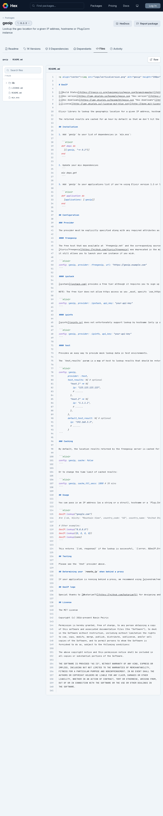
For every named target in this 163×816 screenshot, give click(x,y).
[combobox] (57, 6)
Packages (96, 5)
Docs (126, 5)
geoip (8, 23)
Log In (153, 5)
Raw (156, 59)
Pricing (112, 5)
